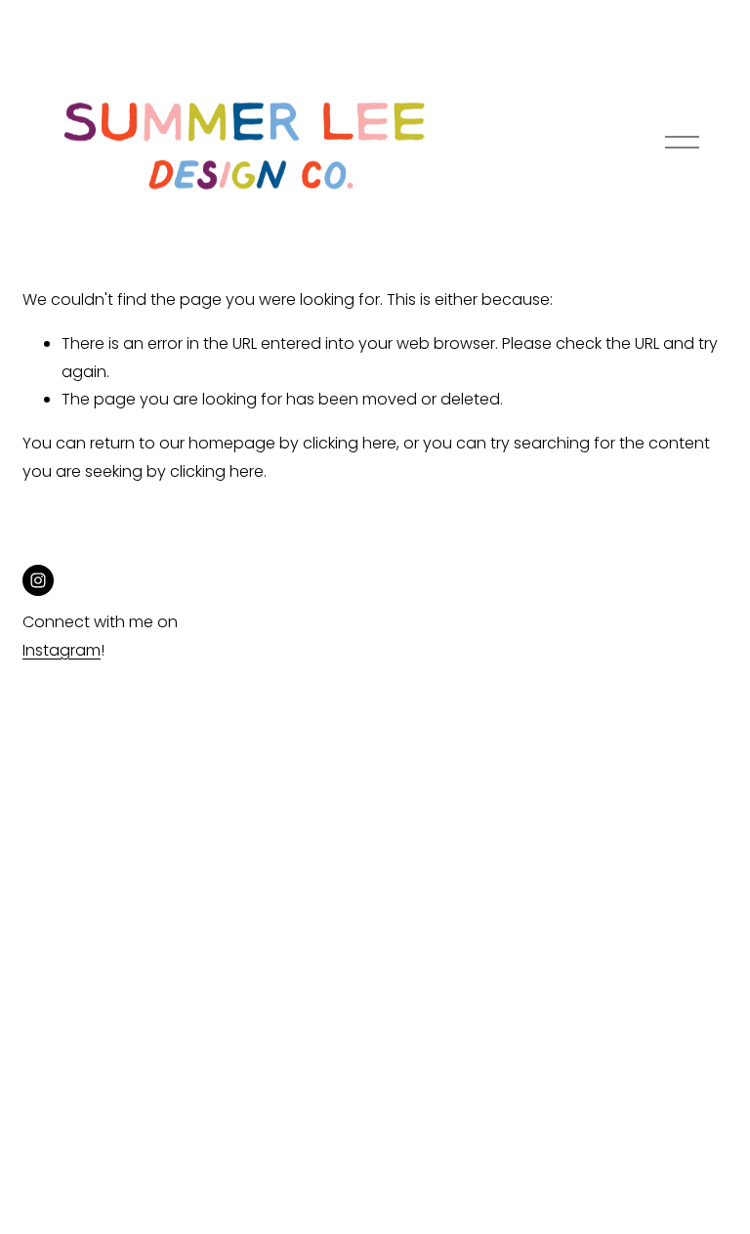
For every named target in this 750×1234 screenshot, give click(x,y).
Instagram (61, 650)
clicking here (349, 443)
